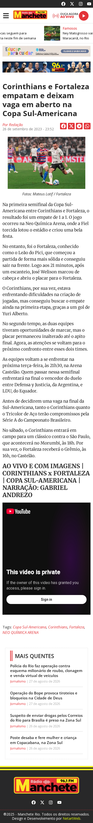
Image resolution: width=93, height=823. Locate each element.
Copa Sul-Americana (29, 626)
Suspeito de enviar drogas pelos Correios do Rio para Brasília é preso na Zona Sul (46, 718)
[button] (46, 51)
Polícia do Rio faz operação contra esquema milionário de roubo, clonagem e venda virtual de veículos (46, 670)
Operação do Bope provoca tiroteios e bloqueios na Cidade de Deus (43, 695)
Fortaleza (76, 626)
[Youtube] (89, 4)
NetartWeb (71, 818)
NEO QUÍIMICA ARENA (20, 632)
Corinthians (57, 626)
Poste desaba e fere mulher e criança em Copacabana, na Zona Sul (43, 740)
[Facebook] (63, 4)
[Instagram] (81, 4)
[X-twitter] (72, 4)
